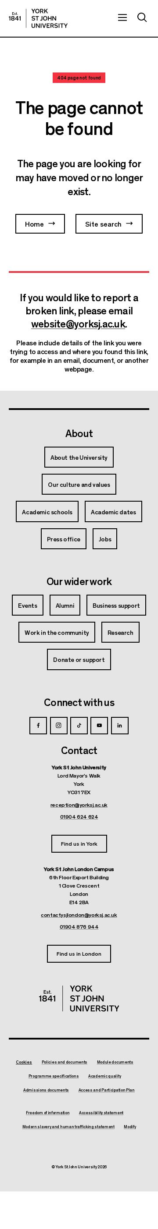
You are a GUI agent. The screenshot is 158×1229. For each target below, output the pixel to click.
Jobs (105, 538)
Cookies (24, 1062)
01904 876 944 (79, 926)
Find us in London (79, 953)
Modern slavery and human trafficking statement (68, 1126)
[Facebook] (38, 725)
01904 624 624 (79, 816)
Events (27, 605)
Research (120, 632)
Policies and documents (64, 1062)
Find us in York (79, 843)
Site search (103, 223)
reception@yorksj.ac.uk (79, 804)
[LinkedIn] (120, 725)
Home (34, 223)
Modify (130, 1126)
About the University (79, 457)
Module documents (115, 1062)
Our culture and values (79, 484)
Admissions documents (46, 1090)
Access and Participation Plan (107, 1090)
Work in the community (57, 632)
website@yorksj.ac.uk (78, 323)
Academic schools (47, 511)
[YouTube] (99, 725)
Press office (63, 538)
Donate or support (78, 659)
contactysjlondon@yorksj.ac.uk (79, 914)
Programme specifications (54, 1076)
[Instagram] (59, 725)
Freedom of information (47, 1112)
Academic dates (113, 511)
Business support (116, 605)
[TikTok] (79, 725)
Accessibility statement (101, 1112)
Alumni (65, 605)
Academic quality (104, 1076)
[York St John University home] (38, 18)
